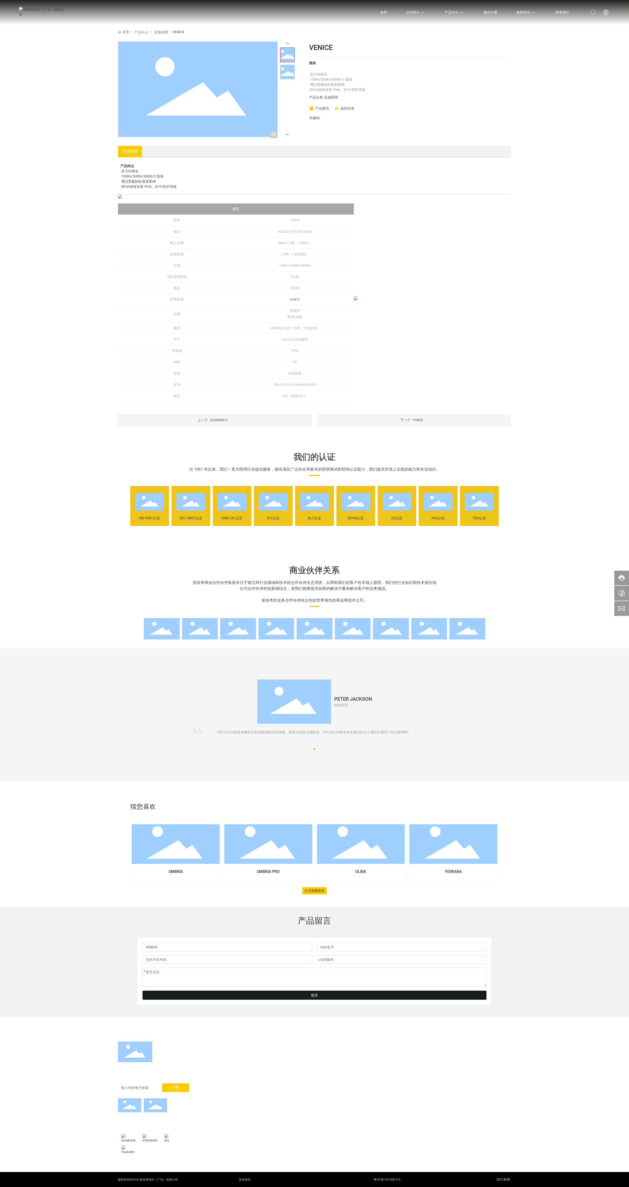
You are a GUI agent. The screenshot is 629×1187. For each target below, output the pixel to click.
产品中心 (141, 32)
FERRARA (453, 871)
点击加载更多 (314, 891)
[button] (314, 749)
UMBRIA (176, 871)
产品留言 (322, 108)
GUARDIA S (219, 420)
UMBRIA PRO (268, 871)
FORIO (418, 420)
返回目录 (347, 108)
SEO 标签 (503, 1179)
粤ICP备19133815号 (387, 1179)
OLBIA (360, 871)
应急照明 (161, 32)
